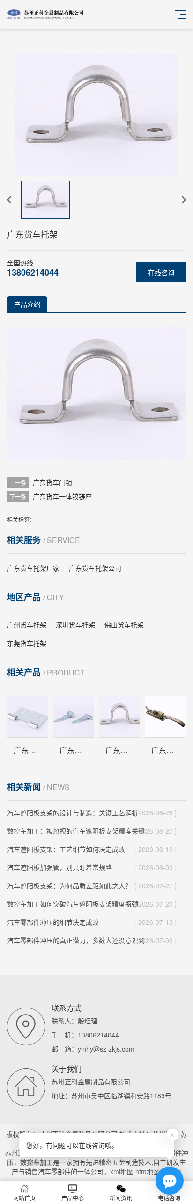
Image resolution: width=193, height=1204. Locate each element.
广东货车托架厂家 (33, 568)
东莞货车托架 (26, 643)
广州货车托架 (26, 624)
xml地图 (122, 1171)
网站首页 (24, 1198)
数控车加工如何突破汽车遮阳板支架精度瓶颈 (72, 903)
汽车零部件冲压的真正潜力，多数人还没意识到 (76, 940)
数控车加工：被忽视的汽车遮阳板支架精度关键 (76, 830)
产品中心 (72, 1198)
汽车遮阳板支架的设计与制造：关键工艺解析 (72, 812)
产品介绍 (27, 304)
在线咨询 (161, 272)
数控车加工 (36, 1162)
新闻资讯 (121, 1198)
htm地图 (147, 1171)
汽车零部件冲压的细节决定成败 (53, 922)
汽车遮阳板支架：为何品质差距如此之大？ (69, 885)
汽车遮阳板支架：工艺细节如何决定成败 (66, 849)
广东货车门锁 (52, 482)
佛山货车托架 (124, 624)
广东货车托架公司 (95, 568)
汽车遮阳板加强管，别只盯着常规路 (59, 867)
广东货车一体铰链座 (62, 496)
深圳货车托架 (75, 624)
